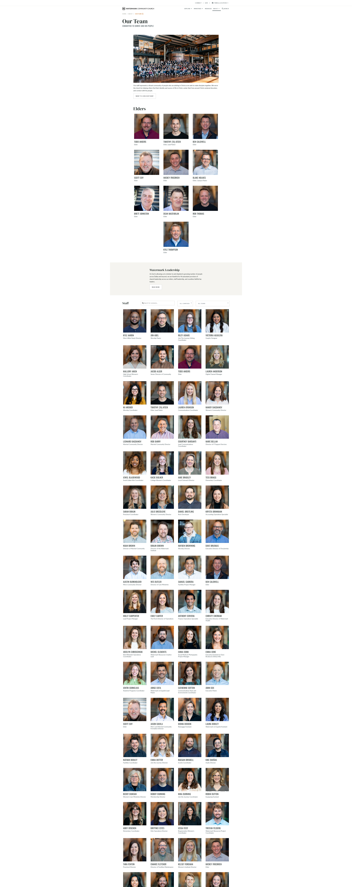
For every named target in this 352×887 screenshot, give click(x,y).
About (130, 14)
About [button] (215, 8)
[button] (198, 8)
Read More (156, 287)
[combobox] (158, 303)
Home (124, 14)
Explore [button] (187, 8)
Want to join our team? (145, 96)
